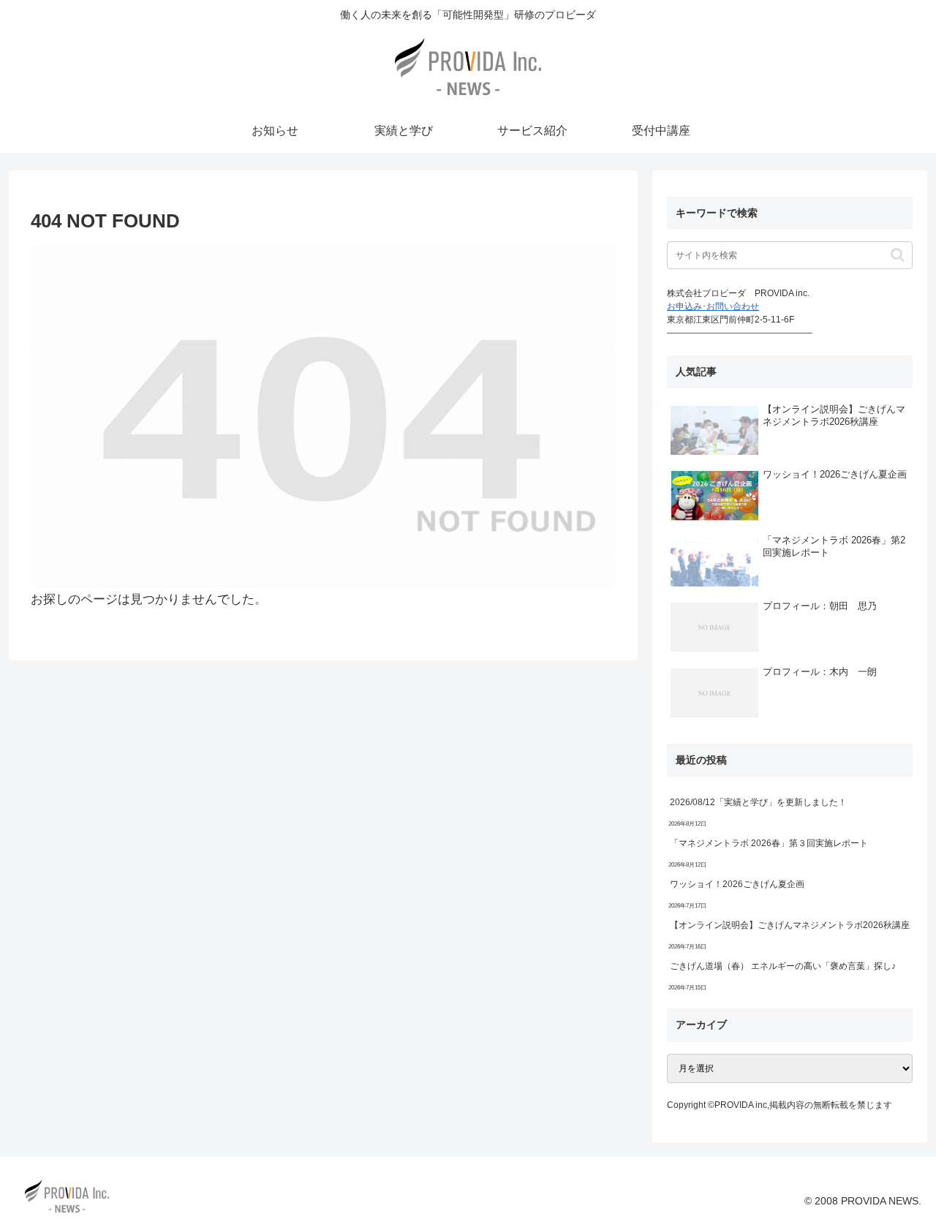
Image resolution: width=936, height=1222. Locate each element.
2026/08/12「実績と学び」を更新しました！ (758, 802)
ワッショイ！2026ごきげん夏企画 (737, 884)
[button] (897, 254)
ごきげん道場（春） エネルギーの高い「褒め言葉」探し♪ (783, 966)
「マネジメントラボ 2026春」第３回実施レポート (769, 843)
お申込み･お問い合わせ (713, 306)
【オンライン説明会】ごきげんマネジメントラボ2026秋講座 (790, 925)
